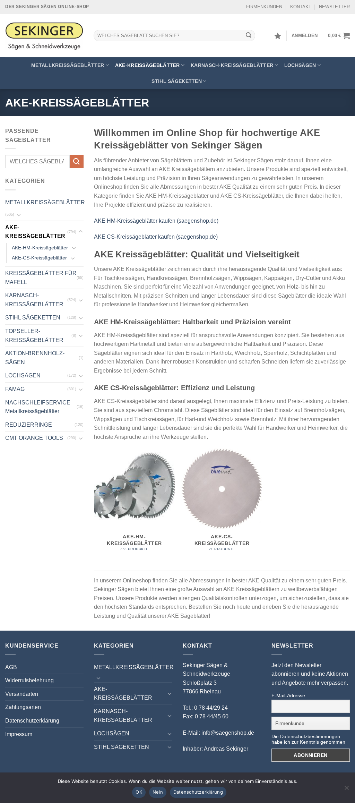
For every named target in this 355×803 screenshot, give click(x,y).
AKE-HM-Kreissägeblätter (40, 247)
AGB (11, 667)
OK (139, 792)
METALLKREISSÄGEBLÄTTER (67, 65)
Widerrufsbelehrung (29, 680)
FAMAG (15, 389)
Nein (158, 792)
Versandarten (21, 694)
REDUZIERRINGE (28, 425)
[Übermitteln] (249, 36)
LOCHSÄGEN (300, 65)
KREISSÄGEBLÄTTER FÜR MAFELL (41, 277)
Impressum (18, 734)
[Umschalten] (18, 215)
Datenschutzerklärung (32, 721)
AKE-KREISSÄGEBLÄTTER (147, 65)
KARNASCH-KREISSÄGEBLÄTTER (232, 65)
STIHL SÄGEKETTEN (176, 81)
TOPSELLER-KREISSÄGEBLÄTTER (34, 335)
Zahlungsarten (23, 707)
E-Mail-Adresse (288, 695)
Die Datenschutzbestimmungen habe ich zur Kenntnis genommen (308, 739)
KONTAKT (300, 6)
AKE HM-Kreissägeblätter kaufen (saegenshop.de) (156, 221)
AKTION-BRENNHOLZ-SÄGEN (34, 357)
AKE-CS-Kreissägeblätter (39, 257)
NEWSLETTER (334, 6)
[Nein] (346, 789)
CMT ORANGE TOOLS (34, 438)
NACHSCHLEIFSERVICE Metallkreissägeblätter (37, 407)
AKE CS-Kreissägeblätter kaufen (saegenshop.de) (156, 237)
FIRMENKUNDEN (264, 6)
